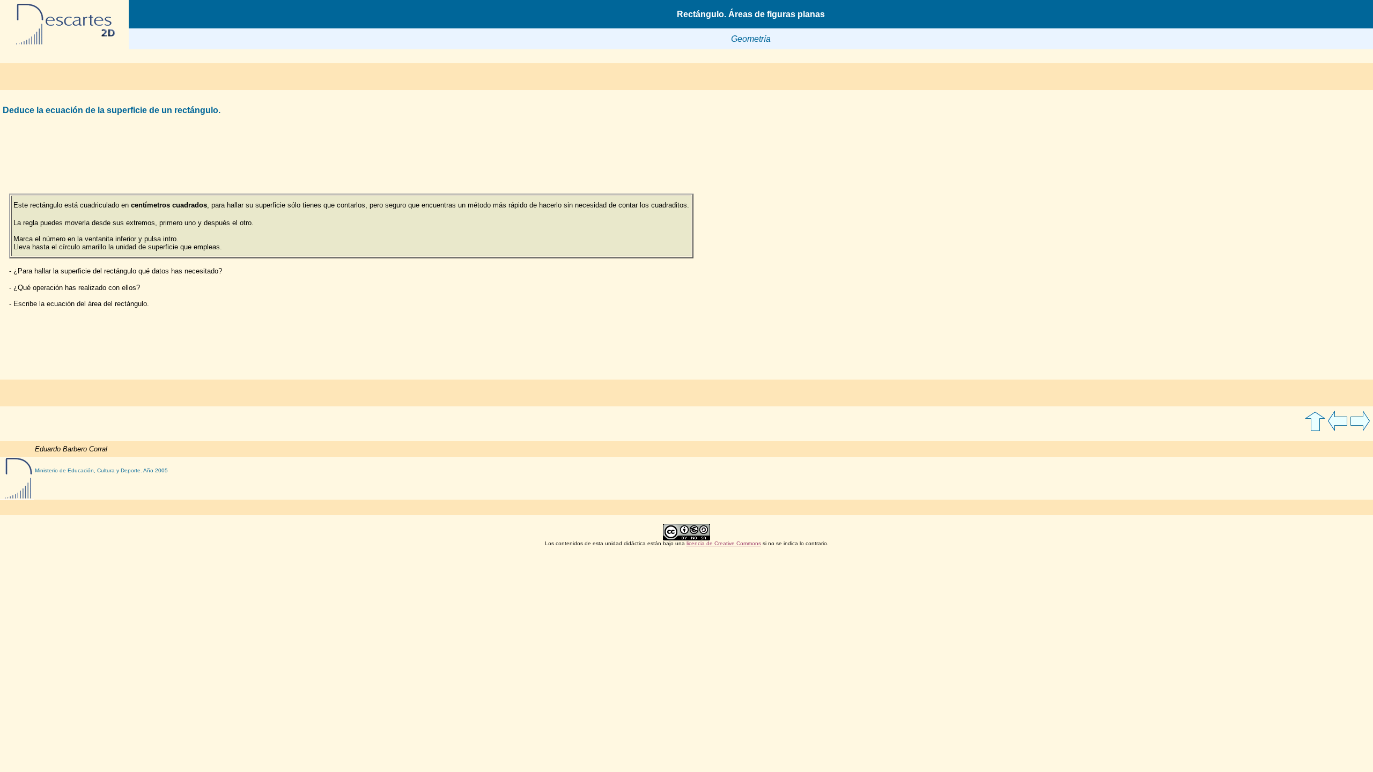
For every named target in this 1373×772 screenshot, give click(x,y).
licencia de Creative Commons (723, 543)
